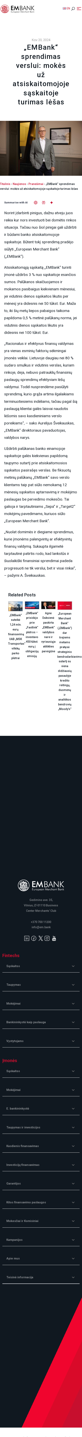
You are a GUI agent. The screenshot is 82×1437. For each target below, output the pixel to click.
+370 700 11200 (41, 922)
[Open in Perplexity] (43, 202)
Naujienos (19, 184)
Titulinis (5, 184)
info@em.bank (41, 927)
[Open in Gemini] (51, 202)
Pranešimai (35, 184)
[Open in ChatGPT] (35, 202)
